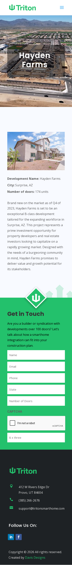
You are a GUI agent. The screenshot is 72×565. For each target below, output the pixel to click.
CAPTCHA (14, 411)
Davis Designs (35, 557)
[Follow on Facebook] (19, 537)
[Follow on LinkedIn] (11, 537)
